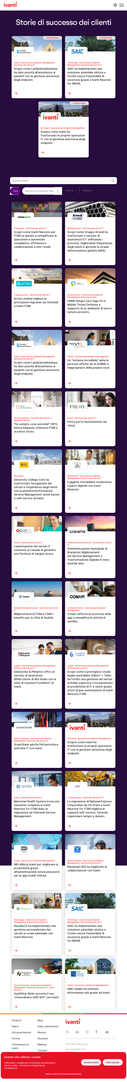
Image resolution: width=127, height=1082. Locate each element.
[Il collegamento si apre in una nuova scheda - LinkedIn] (77, 1032)
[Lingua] (115, 5)
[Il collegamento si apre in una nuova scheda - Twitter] (67, 1032)
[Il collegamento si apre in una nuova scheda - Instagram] (87, 1032)
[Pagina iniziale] (10, 5)
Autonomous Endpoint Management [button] (44, 190)
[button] (121, 5)
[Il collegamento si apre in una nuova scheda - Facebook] (97, 1032)
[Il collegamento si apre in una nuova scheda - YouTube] (107, 1032)
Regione (87, 190)
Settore (69, 190)
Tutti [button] (15, 190)
